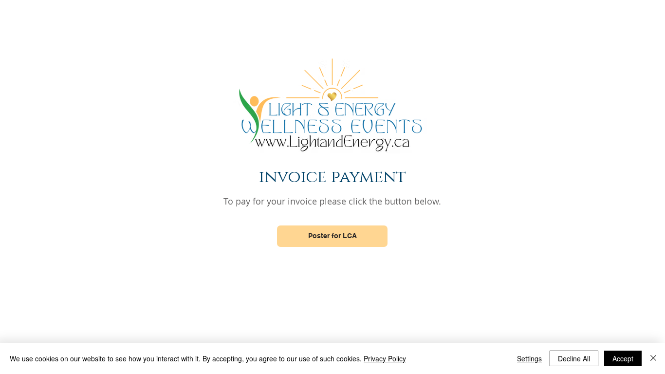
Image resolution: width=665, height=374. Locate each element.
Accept (622, 358)
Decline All (574, 358)
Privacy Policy (385, 358)
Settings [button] (529, 358)
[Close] (653, 358)
